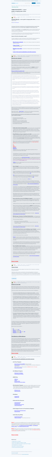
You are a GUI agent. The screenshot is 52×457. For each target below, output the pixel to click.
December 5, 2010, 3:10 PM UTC (21, 264)
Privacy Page (36, 0)
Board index (13, 5)
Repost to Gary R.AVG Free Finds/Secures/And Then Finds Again (21, 443)
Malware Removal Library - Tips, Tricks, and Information (31, 5)
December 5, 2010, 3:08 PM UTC (21, 55)
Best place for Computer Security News (18, 446)
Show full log (14, 278)
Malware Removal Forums (19, 5)
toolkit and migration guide (25, 454)
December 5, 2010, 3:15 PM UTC (21, 356)
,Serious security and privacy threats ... (18, 447)
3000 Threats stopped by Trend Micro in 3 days (19, 442)
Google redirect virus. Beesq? (16, 441)
